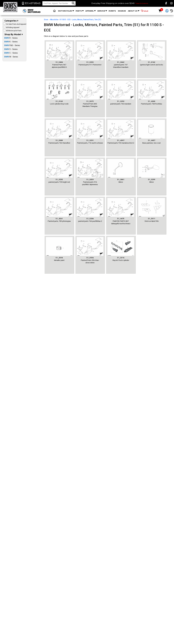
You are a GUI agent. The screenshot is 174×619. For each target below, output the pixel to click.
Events (112, 11)
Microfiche (54, 19)
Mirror (120, 180)
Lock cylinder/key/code (59, 102)
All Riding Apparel (12, 27)
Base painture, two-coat (151, 141)
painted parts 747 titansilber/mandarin (120, 64)
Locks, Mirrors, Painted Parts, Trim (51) (86, 19)
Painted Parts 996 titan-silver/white (90, 260)
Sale (146, 11)
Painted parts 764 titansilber (59, 141)
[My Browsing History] (171, 11)
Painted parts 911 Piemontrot (90, 63)
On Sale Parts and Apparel (16, 24)
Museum (122, 11)
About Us (132, 11)
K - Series (11, 42)
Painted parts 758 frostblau (151, 102)
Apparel (89, 11)
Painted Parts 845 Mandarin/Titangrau (90, 103)
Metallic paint (59, 259)
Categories (10, 21)
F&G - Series (12, 45)
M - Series (11, 57)
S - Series (11, 49)
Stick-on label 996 (152, 219)
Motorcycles (65, 11)
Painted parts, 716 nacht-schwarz (90, 141)
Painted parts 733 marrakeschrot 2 (121, 141)
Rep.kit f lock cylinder (121, 259)
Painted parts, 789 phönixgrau (59, 219)
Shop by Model (13, 34)
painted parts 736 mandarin (120, 102)
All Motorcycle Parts (14, 31)
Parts (79, 11)
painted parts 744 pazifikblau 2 (90, 219)
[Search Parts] (73, 3)
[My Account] (167, 11)
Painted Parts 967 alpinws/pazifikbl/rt (59, 64)
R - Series (11, 38)
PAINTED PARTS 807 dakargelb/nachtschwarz (120, 221)
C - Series (11, 53)
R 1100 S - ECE (65, 19)
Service (101, 11)
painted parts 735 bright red (59, 180)
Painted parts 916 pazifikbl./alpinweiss (90, 181)
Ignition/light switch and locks (151, 63)
